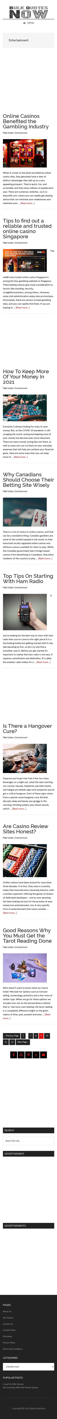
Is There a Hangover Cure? (27, 728)
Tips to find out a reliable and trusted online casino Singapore (27, 228)
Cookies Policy (9, 1330)
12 (13, 1042)
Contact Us (8, 1324)
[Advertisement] (28, 83)
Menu (30, 23)
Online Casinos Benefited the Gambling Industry (26, 121)
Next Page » (22, 1043)
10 (48, 1036)
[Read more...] (28, 203)
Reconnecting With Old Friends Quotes (20, 1388)
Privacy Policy (9, 1343)
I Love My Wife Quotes (13, 1384)
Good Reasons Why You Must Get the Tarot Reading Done (27, 935)
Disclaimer (7, 1336)
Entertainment (20, 133)
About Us (7, 1312)
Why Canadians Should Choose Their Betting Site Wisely (28, 479)
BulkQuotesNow (37, 1408)
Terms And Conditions (13, 1349)
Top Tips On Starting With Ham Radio (28, 578)
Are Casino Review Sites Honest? (25, 828)
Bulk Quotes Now (28, 12)
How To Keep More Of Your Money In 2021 (26, 376)
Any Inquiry (8, 1318)
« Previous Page (12, 1037)
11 (7, 1042)
